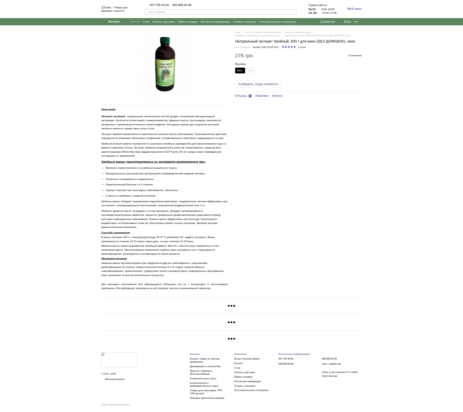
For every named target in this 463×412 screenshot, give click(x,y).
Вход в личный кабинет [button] (247, 358)
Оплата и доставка (164, 21)
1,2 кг (251, 70)
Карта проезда (329, 376)
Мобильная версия (115, 379)
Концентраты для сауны (203, 378)
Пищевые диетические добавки (207, 398)
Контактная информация (215, 21)
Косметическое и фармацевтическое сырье (204, 384)
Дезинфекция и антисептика (205, 366)
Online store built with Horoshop (115, 404)
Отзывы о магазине (244, 21)
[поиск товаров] (294, 12)
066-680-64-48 (181, 5)
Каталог (135, 21)
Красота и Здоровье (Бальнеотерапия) (201, 372)
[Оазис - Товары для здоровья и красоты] (119, 360)
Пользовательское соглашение (277, 21)
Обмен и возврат (188, 21)
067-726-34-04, (159, 5)
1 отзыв (302, 47)
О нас (146, 21)
